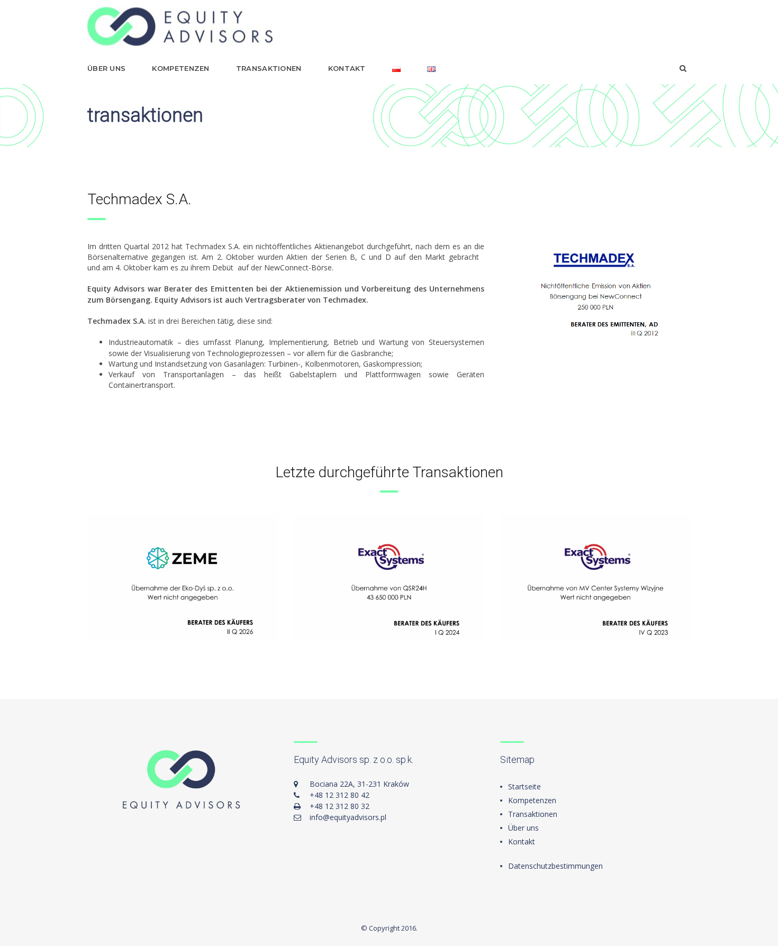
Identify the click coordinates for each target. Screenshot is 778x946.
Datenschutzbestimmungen (555, 866)
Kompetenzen (180, 68)
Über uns (106, 68)
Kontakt (347, 68)
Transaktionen (269, 68)
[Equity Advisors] (180, 26)
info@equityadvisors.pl (348, 817)
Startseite (524, 786)
